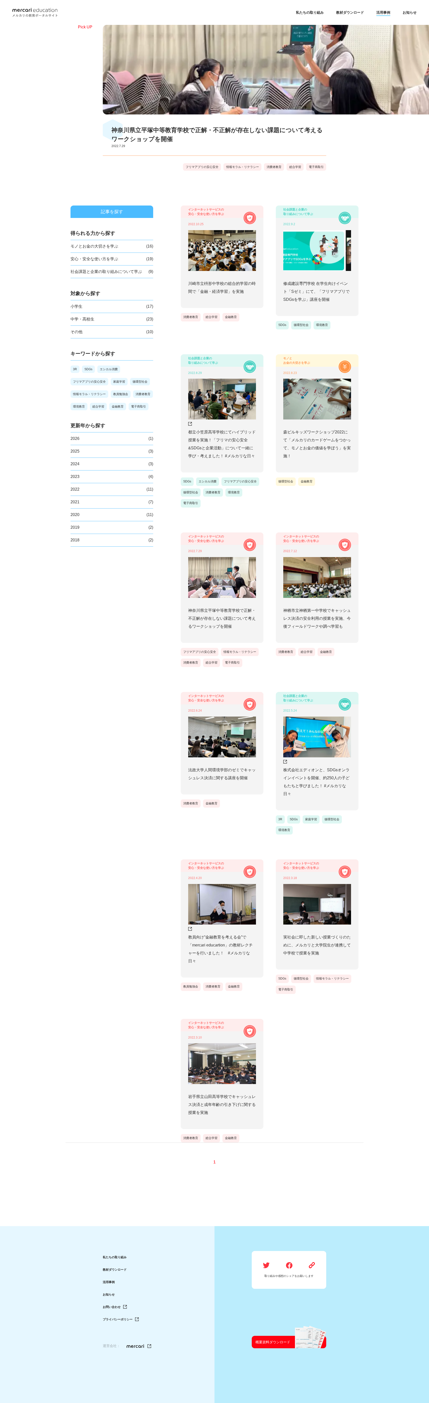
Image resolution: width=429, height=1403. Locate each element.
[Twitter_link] (139, 1346)
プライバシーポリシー (118, 1319)
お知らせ (109, 1294)
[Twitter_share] (266, 1265)
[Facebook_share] (289, 1265)
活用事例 (109, 1282)
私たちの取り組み (115, 1257)
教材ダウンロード (115, 1269)
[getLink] (312, 1265)
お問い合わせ (112, 1307)
